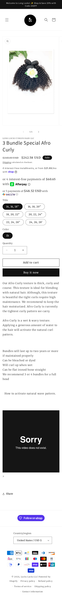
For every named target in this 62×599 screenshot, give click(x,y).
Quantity (8, 243)
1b (7, 235)
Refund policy (45, 581)
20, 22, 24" (35, 214)
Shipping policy (42, 586)
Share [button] (9, 493)
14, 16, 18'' (12, 206)
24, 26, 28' (36, 222)
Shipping (7, 162)
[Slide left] (23, 132)
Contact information (32, 591)
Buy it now (31, 272)
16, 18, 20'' (34, 206)
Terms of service (22, 586)
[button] (7, 20)
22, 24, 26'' (13, 222)
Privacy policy (27, 581)
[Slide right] (38, 132)
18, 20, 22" (13, 214)
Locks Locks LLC (30, 577)
